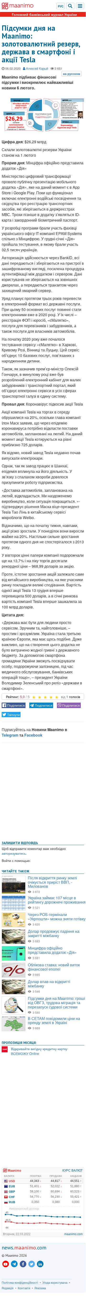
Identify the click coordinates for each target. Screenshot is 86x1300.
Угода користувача (54, 1282)
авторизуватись (14, 853)
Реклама (40, 1288)
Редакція (8, 1288)
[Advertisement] (43, 791)
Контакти (24, 1288)
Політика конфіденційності (20, 1282)
